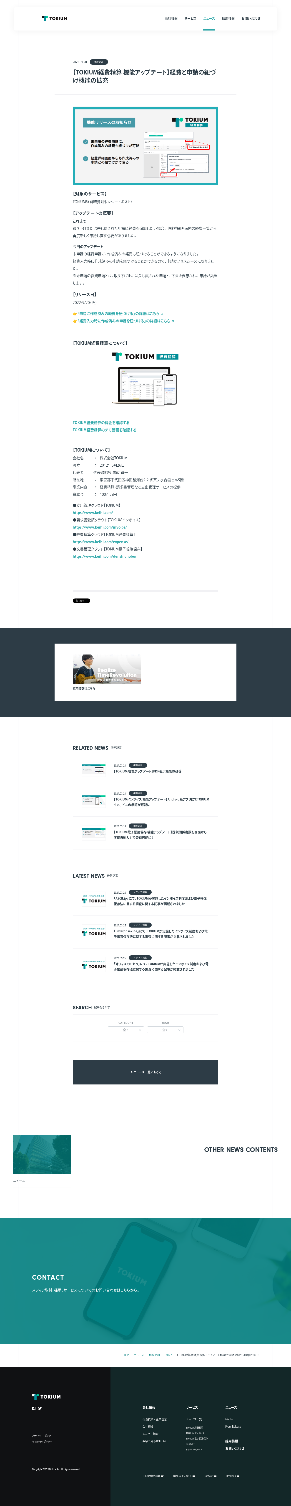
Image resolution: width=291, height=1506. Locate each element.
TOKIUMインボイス (195, 1433)
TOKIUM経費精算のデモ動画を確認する (105, 430)
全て (126, 1029)
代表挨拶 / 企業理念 (155, 1419)
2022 (169, 1355)
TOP (126, 1355)
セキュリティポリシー (42, 1441)
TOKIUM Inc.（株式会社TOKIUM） (54, 18)
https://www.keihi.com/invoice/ (100, 527)
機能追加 (154, 1355)
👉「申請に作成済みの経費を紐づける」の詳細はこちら (116, 313)
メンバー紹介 (150, 1433)
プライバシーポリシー (42, 1435)
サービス (192, 1407)
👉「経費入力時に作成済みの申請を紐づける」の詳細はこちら (122, 321)
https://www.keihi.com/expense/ (100, 542)
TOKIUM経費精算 (194, 1428)
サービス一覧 (194, 1419)
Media (229, 1419)
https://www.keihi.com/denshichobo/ (104, 556)
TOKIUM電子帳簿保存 (197, 1438)
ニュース (139, 1355)
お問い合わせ (234, 1448)
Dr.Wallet (190, 1444)
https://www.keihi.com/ (93, 512)
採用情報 (231, 1441)
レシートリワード (194, 1449)
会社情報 (149, 1407)
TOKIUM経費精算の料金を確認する (101, 422)
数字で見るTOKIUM (154, 1441)
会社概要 (148, 1426)
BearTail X (231, 1476)
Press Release (233, 1426)
